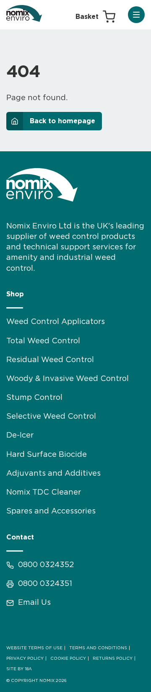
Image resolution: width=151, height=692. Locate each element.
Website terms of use (34, 648)
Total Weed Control (43, 341)
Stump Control (34, 398)
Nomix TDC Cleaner (43, 492)
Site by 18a (19, 669)
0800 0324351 (45, 584)
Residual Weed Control (50, 360)
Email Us (34, 602)
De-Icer (20, 435)
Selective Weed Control (51, 416)
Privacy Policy (25, 658)
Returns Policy (113, 658)
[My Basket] (95, 16)
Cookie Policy (68, 658)
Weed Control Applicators (55, 322)
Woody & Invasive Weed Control (67, 379)
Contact (20, 537)
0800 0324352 (46, 565)
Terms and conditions (98, 648)
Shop (15, 294)
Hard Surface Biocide (46, 455)
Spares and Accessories (51, 511)
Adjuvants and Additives (53, 473)
